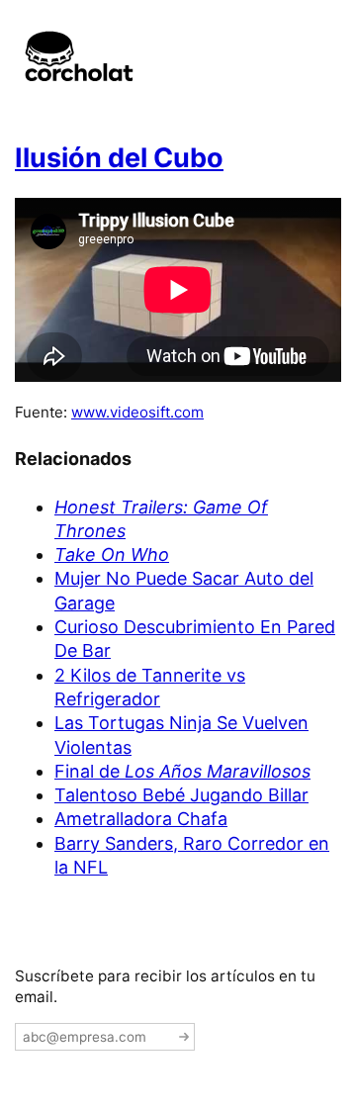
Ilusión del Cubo (119, 157)
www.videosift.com (137, 412)
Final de (182, 771)
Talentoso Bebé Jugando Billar (181, 795)
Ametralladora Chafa (140, 818)
